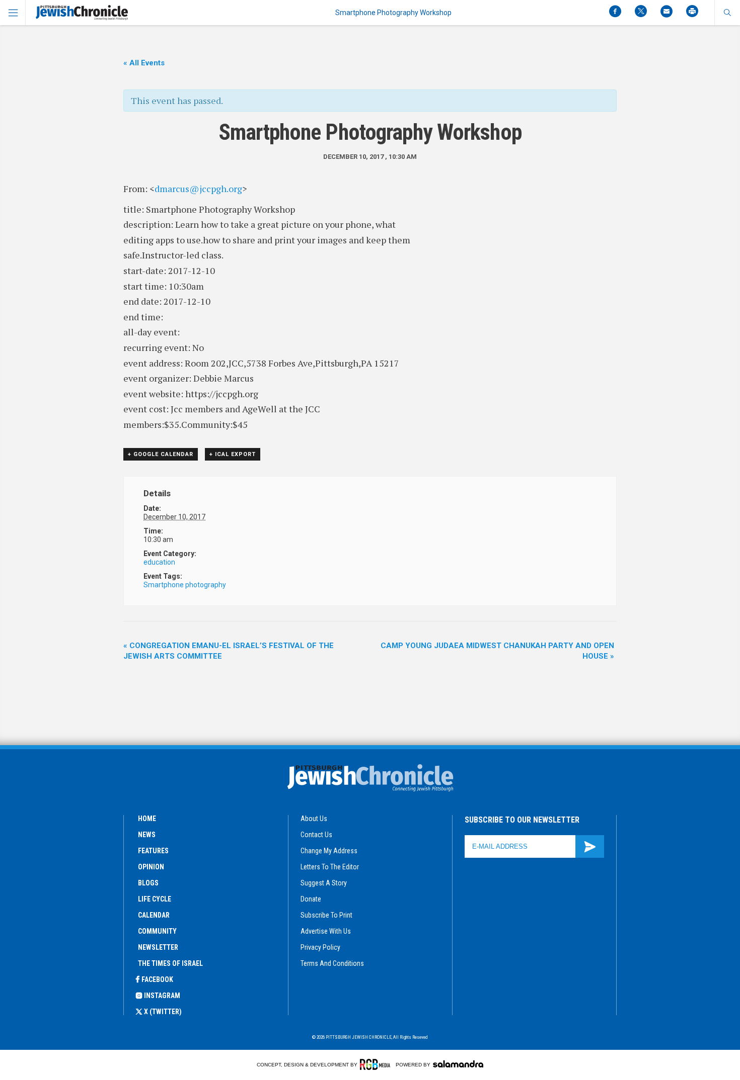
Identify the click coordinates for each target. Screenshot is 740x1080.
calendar (154, 915)
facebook (157, 979)
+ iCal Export (232, 454)
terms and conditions (332, 963)
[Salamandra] (458, 1063)
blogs (148, 883)
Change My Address (329, 851)
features (153, 851)
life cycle (154, 899)
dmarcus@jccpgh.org (198, 189)
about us (314, 819)
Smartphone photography (184, 585)
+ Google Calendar (160, 454)
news (147, 835)
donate (311, 899)
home (147, 819)
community (157, 931)
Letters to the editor (330, 867)
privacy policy (320, 947)
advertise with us (326, 931)
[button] (727, 12)
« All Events (144, 62)
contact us (316, 835)
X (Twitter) (163, 1012)
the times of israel (170, 963)
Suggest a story (324, 883)
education (159, 562)
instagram (162, 996)
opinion (151, 867)
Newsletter (158, 947)
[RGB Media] (377, 1064)
